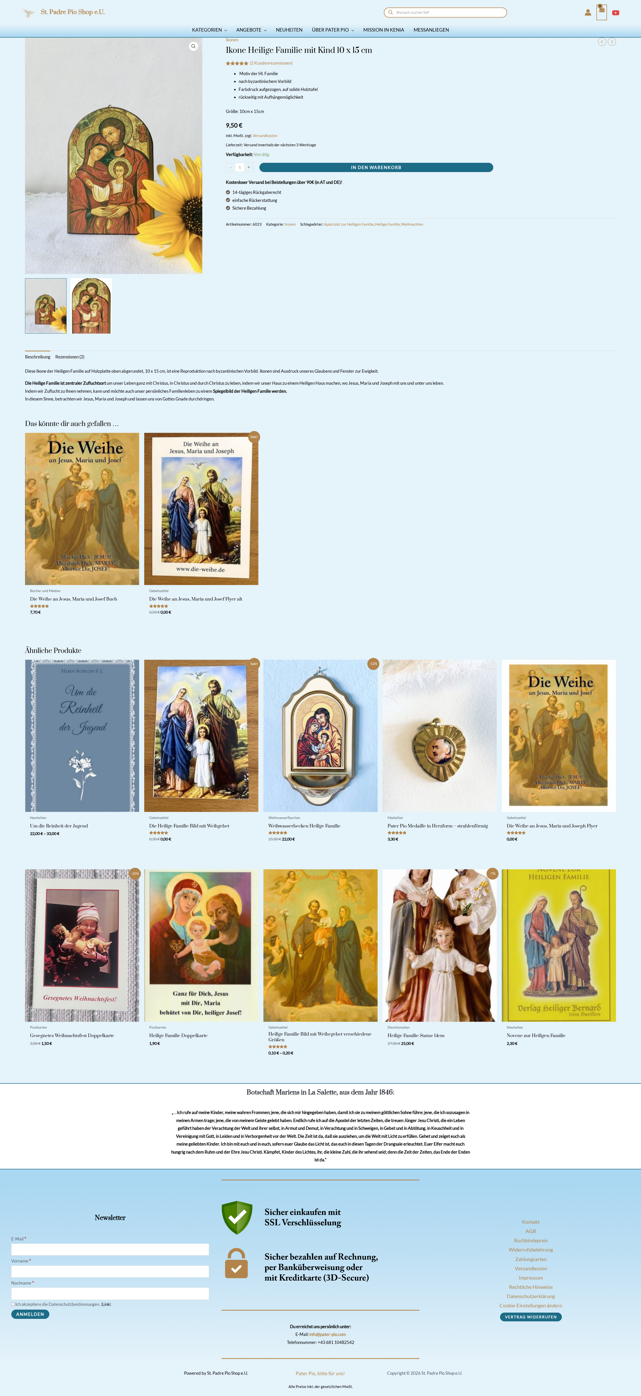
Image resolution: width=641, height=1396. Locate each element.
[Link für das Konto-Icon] (588, 12)
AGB (531, 1231)
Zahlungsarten (531, 1259)
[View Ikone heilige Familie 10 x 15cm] (91, 306)
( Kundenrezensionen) (271, 63)
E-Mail (18, 1238)
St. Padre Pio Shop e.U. (73, 12)
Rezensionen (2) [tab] (69, 356)
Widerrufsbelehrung (531, 1249)
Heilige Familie (387, 224)
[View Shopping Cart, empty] (601, 13)
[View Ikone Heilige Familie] (46, 306)
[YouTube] (615, 13)
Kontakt (531, 1222)
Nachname (22, 1283)
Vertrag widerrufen (531, 1317)
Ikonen (232, 39)
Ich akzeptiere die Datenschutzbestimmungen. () (63, 1304)
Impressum (531, 1278)
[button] (224, 29)
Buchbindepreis (531, 1240)
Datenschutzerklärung (531, 1296)
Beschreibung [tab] (37, 356)
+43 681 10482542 (336, 1342)
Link (106, 1304)
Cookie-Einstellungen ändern (531, 1305)
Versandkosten (265, 135)
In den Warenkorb (376, 167)
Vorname (21, 1261)
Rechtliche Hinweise (531, 1287)
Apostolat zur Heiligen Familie (349, 224)
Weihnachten (412, 224)
